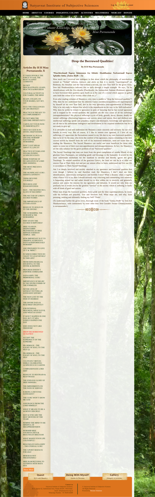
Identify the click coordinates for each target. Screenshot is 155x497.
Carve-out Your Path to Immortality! (33, 125)
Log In (114, 5)
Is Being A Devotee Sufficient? (32, 393)
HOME (26, 13)
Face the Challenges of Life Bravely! (33, 108)
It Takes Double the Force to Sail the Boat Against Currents (33, 79)
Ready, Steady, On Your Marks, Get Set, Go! (33, 101)
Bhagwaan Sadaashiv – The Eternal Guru (34, 445)
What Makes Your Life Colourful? (34, 439)
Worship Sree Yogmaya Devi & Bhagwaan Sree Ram (33, 433)
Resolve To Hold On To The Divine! (33, 208)
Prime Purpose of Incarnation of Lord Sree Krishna (33, 161)
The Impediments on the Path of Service (33, 387)
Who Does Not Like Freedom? (32, 327)
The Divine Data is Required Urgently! (33, 304)
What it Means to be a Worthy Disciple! (34, 410)
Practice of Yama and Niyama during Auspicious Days (34, 153)
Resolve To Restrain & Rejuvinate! (34, 376)
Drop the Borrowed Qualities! (33, 333)
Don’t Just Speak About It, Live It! (31, 146)
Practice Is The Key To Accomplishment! (34, 114)
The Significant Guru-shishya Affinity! (34, 174)
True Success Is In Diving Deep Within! (32, 131)
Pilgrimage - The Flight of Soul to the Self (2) (34, 347)
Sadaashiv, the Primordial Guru (31, 276)
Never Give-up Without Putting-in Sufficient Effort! (33, 291)
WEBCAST (116, 13)
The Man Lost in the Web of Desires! (33, 298)
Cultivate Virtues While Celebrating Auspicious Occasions (34, 363)
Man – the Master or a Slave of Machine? (34, 191)
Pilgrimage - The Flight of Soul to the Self (34, 355)
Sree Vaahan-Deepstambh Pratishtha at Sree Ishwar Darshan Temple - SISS (32, 231)
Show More (28, 469)
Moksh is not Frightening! (29, 457)
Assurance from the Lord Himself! (33, 404)
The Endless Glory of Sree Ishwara (34, 381)
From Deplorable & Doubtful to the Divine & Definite (33, 264)
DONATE (128, 13)
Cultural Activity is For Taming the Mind (33, 94)
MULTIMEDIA (102, 13)
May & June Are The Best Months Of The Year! (33, 417)
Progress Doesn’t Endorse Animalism (33, 271)
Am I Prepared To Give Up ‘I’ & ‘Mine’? (34, 249)
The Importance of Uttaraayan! (32, 202)
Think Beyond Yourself (30, 179)
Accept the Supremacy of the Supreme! (32, 340)
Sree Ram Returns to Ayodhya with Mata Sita (33, 464)
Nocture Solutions (96, 491)
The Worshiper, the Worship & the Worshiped (32, 215)
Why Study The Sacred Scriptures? (33, 222)
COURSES (49, 13)
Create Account (126, 5)
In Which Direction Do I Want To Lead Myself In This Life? (34, 256)
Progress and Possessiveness (30, 185)
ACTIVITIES (87, 13)
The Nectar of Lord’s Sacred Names (33, 197)
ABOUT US (36, 13)
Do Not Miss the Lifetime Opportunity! (34, 119)
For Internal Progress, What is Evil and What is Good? (34, 310)
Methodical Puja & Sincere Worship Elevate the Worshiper (32, 139)
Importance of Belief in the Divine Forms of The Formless (34, 283)
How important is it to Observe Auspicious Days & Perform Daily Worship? (34, 242)
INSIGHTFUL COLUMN (67, 13)
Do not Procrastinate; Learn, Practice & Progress (34, 87)
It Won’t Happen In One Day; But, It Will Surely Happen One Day (34, 319)
